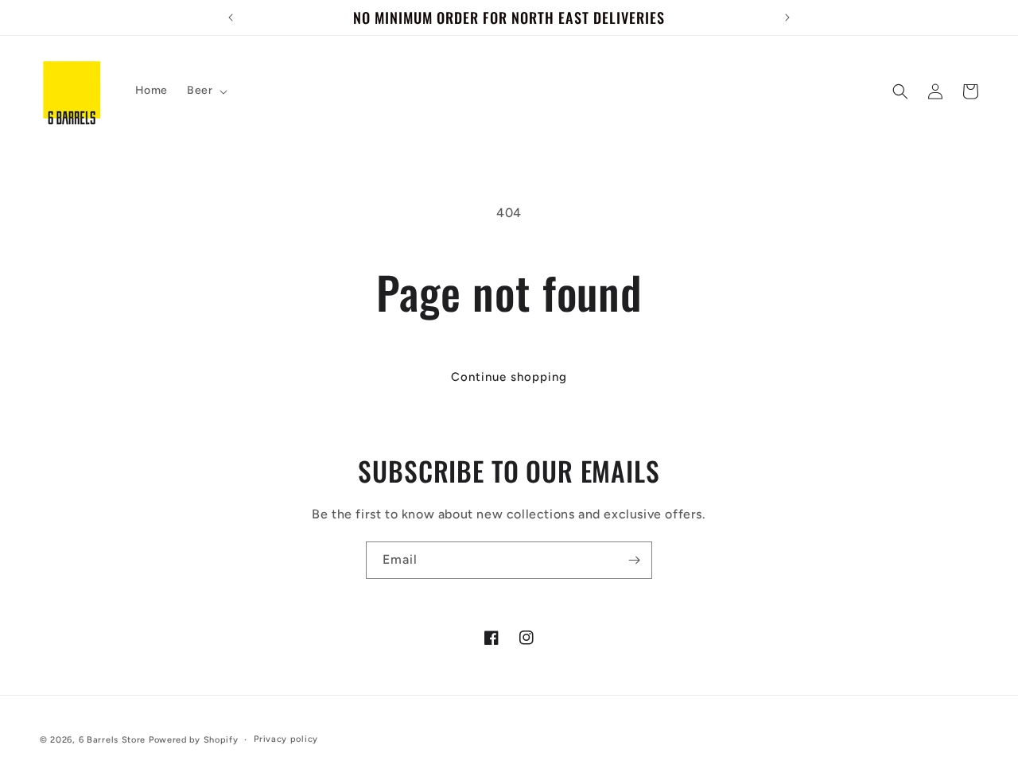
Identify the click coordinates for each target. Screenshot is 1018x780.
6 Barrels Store (112, 740)
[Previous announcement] (230, 17)
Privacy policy (286, 739)
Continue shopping (509, 377)
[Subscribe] (633, 560)
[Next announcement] (787, 17)
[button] (205, 90)
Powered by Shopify (194, 740)
